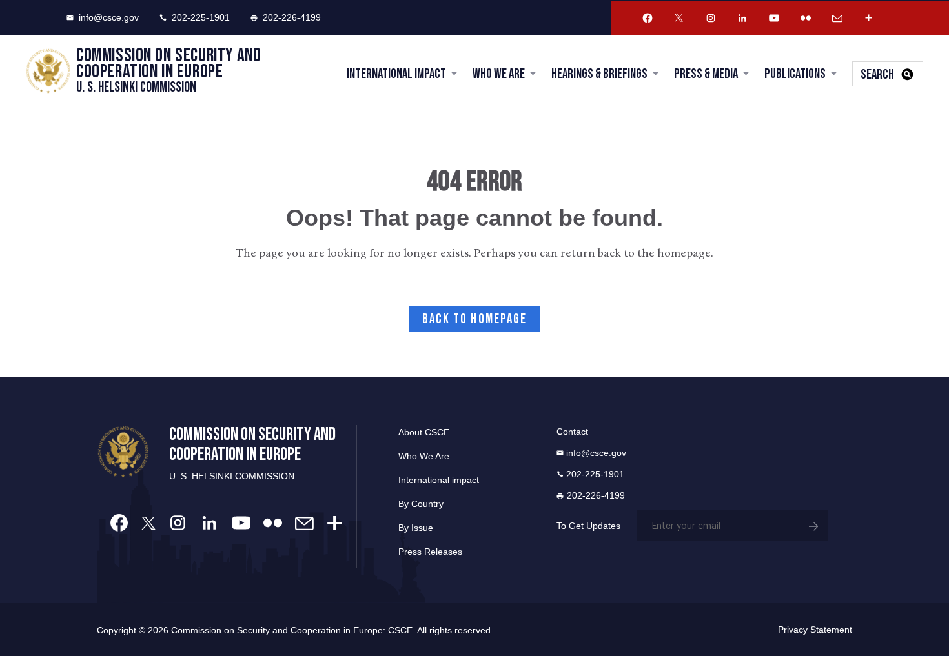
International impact (438, 480)
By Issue (415, 527)
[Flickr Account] (805, 18)
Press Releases (430, 551)
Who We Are (499, 74)
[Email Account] (837, 18)
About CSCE (423, 432)
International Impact (396, 74)
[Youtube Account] (774, 18)
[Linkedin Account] (742, 18)
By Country (421, 504)
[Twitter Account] (679, 18)
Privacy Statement (815, 629)
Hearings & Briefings (599, 74)
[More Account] (869, 18)
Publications (795, 74)
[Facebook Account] (647, 18)
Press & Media (706, 74)
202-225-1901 (201, 17)
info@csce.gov (109, 17)
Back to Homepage (474, 319)
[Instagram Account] (711, 18)
